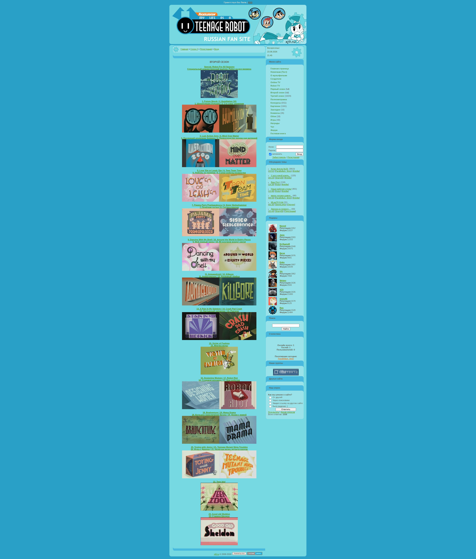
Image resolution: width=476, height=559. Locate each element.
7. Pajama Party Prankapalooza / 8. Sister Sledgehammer (219, 205)
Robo (277, 184)
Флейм (296, 171)
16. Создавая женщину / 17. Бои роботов (219, 380)
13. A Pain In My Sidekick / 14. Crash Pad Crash (219, 309)
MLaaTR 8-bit (277, 202)
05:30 (271, 204)
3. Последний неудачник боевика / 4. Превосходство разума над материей (219, 138)
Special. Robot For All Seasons (219, 67)
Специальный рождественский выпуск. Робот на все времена (219, 69)
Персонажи (290, 211)
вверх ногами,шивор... (281, 195)
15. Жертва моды (219, 345)
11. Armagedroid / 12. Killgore (219, 274)
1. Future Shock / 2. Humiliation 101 (219, 101)
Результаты (273, 412)
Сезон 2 (194, 49)
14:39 (271, 184)
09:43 (271, 198)
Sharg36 (279, 178)
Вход (216, 49)
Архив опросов (288, 412)
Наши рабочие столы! (281, 189)
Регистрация (206, 49)
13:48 (271, 191)
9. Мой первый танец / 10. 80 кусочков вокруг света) (219, 242)
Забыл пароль (279, 157)
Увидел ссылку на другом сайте (288, 403)
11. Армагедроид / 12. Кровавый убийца (219, 276)
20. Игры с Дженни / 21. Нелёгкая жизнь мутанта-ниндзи (219, 449)
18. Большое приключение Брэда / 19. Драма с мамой (219, 415)
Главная (184, 49)
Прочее (291, 204)
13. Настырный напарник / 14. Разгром (219, 311)
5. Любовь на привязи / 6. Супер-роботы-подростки (219, 173)
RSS (250, 2)
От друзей (277, 397)
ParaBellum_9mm (283, 171)
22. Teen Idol (219, 482)
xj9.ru (216, 554)
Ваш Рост (275, 182)
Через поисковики (281, 400)
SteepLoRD (280, 204)
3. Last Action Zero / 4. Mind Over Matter (219, 136)
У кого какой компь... (280, 175)
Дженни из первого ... (281, 209)
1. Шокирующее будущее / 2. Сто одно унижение (219, 103)
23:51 (271, 171)
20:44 (271, 211)
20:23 (271, 178)
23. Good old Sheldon (219, 514)
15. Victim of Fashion (219, 343)
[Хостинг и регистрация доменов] (254, 554)
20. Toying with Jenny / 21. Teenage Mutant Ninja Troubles (219, 447)
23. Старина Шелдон (219, 516)
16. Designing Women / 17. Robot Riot (219, 378)
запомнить (277, 154)
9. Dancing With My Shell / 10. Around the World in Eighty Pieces (219, 240)
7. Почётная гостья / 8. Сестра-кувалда (219, 207)
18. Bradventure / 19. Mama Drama (219, 412)
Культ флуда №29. (279, 169)
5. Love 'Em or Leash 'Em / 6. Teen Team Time (219, 170)
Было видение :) (280, 406)
